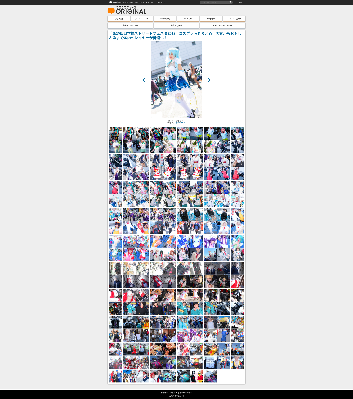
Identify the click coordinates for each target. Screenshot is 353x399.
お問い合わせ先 (186, 392)
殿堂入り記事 (176, 25)
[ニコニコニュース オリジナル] (127, 10)
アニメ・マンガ (142, 18)
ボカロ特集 (165, 18)
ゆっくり (188, 18)
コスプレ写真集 (234, 18)
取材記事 (211, 18)
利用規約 (164, 392)
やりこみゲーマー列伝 (222, 25)
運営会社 (173, 392)
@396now (180, 123)
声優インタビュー (130, 25)
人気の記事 (119, 18)
